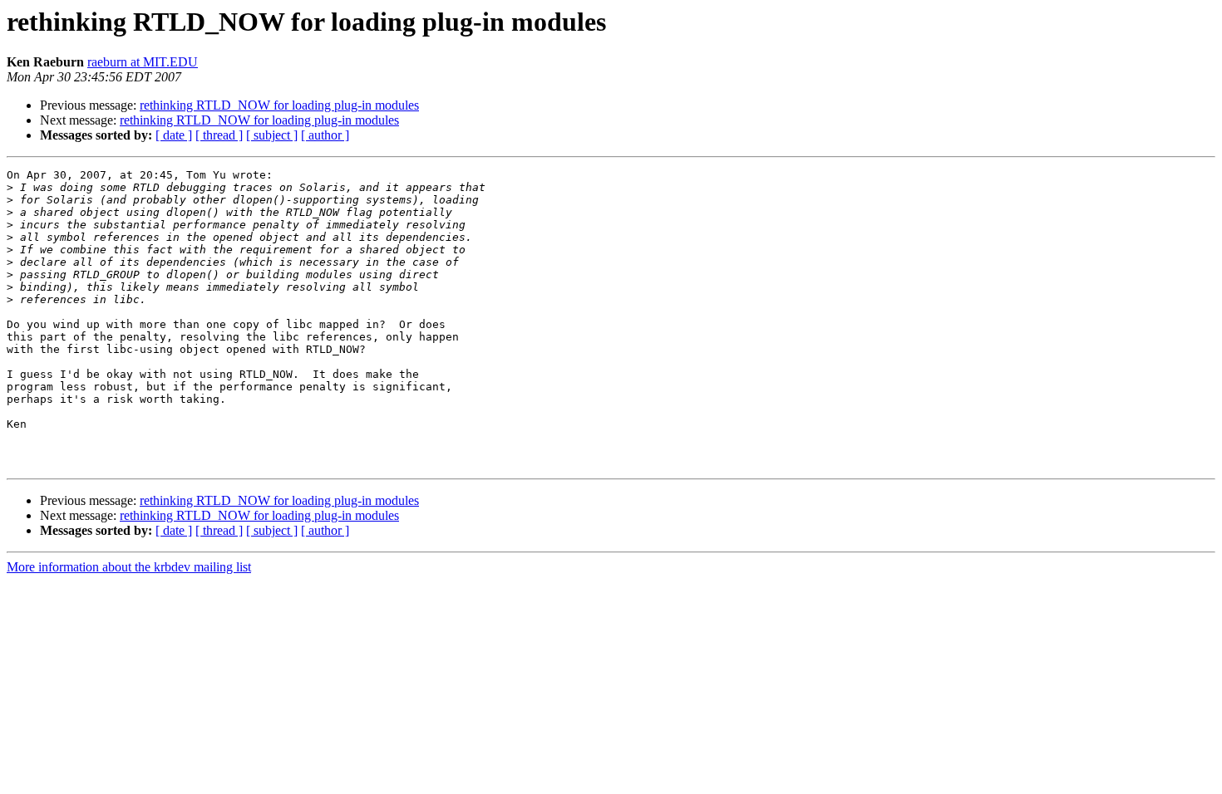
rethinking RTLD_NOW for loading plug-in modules (279, 105)
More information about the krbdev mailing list (129, 567)
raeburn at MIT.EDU (142, 62)
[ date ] (173, 135)
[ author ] (325, 135)
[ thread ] (219, 135)
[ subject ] (272, 135)
